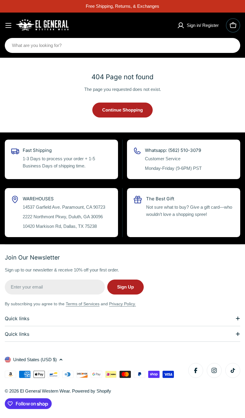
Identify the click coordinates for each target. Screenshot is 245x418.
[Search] (231, 45)
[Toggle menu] (8, 25)
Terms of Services (82, 303)
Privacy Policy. (122, 303)
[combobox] (122, 45)
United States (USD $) (35, 359)
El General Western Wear (45, 390)
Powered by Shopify (91, 390)
